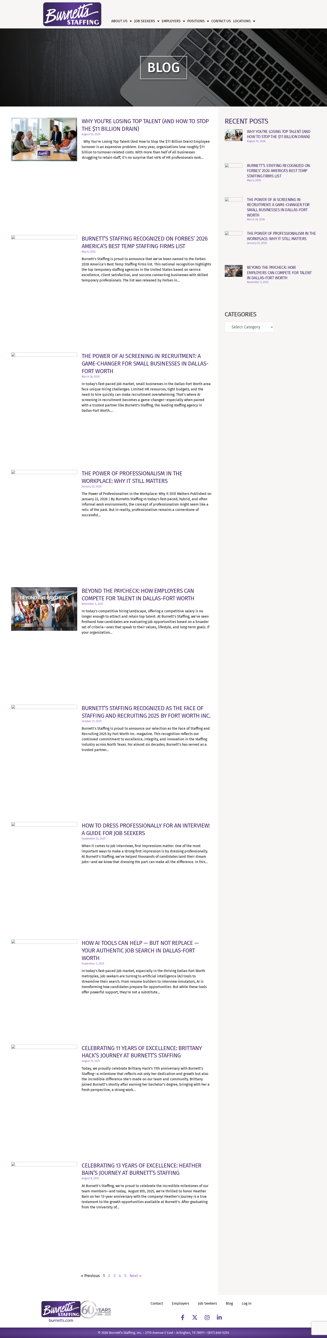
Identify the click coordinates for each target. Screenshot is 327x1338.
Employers (171, 21)
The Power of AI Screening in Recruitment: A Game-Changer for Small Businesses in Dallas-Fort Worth (145, 364)
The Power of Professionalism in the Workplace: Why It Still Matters (281, 236)
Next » (135, 1275)
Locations (242, 21)
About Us (119, 21)
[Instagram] (207, 1317)
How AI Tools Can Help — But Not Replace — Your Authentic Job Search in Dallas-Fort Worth (140, 951)
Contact (157, 1303)
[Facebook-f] (182, 1317)
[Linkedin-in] (219, 1317)
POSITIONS (196, 21)
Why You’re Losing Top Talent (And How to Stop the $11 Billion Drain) (278, 134)
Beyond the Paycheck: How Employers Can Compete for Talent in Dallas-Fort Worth (279, 272)
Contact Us (221, 21)
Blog (229, 1303)
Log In (246, 1303)
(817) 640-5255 (218, 1333)
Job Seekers (144, 21)
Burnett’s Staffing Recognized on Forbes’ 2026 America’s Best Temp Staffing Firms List (278, 171)
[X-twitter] (194, 1317)
